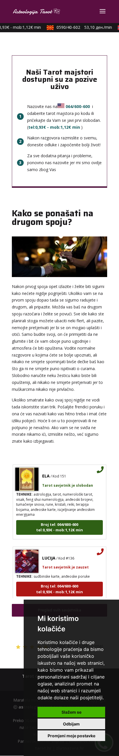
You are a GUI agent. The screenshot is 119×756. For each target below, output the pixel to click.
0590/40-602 (82, 27)
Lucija (48, 555)
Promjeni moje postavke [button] (71, 735)
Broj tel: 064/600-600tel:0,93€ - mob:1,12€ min (59, 525)
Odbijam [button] (71, 723)
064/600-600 (78, 106)
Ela (46, 473)
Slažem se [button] (71, 712)
